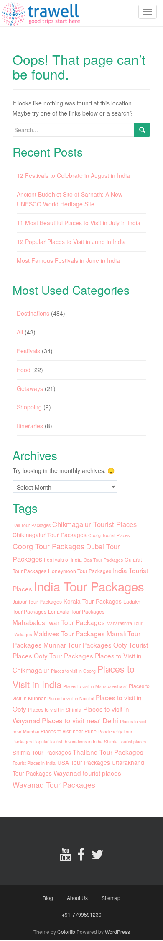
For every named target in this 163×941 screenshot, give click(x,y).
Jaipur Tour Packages (37, 601)
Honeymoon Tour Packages (79, 570)
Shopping (29, 407)
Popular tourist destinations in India (67, 741)
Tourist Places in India (34, 763)
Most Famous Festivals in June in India (68, 260)
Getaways (30, 388)
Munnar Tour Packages (77, 644)
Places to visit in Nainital (70, 698)
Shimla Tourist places (125, 741)
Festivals (28, 351)
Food (24, 369)
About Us (77, 897)
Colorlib (66, 931)
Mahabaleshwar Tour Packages (59, 622)
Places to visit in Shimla (55, 709)
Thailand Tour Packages (108, 751)
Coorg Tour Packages (48, 546)
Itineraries (30, 426)
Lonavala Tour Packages (76, 611)
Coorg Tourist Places (109, 535)
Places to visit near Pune (69, 731)
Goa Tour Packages (103, 560)
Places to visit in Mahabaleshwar (95, 686)
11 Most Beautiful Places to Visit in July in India (78, 223)
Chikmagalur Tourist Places (94, 524)
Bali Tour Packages (32, 525)
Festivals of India (63, 559)
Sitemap (111, 897)
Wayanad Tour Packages (54, 784)
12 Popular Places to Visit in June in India (71, 241)
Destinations (33, 313)
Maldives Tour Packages (69, 633)
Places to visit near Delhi (80, 720)
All (20, 332)
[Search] (142, 130)
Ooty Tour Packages (63, 655)
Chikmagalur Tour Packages (50, 534)
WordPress (117, 931)
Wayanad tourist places (87, 772)
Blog (48, 897)
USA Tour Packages (83, 762)
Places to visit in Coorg (73, 671)
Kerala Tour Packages (93, 601)
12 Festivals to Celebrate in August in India (73, 175)
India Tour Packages (89, 586)
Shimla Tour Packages (42, 752)
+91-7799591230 (82, 914)
